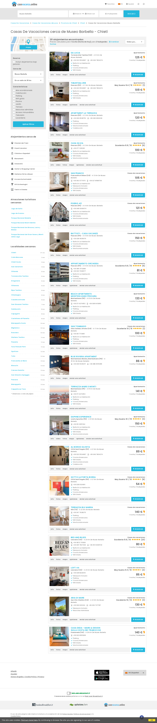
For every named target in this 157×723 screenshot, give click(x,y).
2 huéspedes (112, 14)
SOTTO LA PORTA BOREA (83, 477)
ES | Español (134, 673)
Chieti (82, 23)
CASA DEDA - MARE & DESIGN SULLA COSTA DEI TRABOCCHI (86, 629)
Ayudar (131, 4)
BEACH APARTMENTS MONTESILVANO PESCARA (84, 295)
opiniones (73, 105)
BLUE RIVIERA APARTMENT (84, 356)
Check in (78, 14)
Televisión (19, 115)
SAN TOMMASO (78, 326)
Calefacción (20, 93)
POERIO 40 (76, 203)
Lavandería (20, 118)
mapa (28, 47)
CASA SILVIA (77, 143)
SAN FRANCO (77, 173)
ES (122, 4)
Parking (18, 96)
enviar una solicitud (77, 75)
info (52, 75)
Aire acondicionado (23, 90)
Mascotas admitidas (24, 109)
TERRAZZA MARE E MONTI (83, 386)
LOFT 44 (75, 567)
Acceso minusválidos (24, 112)
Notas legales (67, 714)
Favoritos (110, 4)
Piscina (18, 101)
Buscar (131, 14)
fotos (58, 75)
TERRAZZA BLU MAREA (82, 507)
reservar (139, 75)
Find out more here (29, 720)
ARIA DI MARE (77, 597)
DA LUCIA (75, 52)
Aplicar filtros (28, 124)
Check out (91, 14)
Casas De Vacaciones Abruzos (45, 23)
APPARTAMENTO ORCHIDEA (85, 263)
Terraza (18, 107)
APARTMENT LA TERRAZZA (84, 113)
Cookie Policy (16, 716)
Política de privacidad (82, 714)
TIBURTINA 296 (78, 83)
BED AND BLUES (78, 537)
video (58, 165)
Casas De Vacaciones (20, 23)
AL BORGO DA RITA (80, 447)
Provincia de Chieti (69, 23)
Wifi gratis (19, 98)
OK (152, 720)
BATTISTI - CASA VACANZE (84, 233)
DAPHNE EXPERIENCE (81, 416)
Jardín (18, 104)
